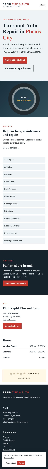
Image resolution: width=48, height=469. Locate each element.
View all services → (11, 148)
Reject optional (11, 463)
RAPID (16, 5)
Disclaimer (7, 447)
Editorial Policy (9, 450)
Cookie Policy (8, 440)
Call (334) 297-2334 (15, 60)
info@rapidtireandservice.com (15, 422)
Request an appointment (18, 68)
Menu (42, 5)
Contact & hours (12, 326)
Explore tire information (15, 283)
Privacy (6, 437)
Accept (21, 463)
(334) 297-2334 (9, 320)
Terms (5, 443)
